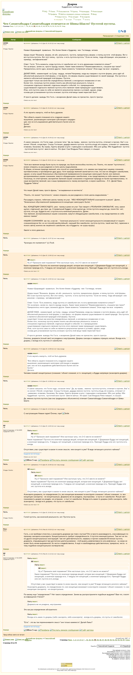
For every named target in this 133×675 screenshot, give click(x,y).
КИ (38, 271)
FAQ (45, 11)
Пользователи (64, 11)
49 (46, 26)
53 (55, 26)
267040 (27, 554)
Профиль (53, 14)
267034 (27, 464)
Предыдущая (108, 36)
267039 (27, 529)
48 (44, 26)
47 (41, 26)
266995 (27, 160)
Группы (75, 11)
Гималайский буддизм (53, 31)
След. (63, 26)
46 (39, 26)
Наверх (6, 103)
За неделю (86, 17)
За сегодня (74, 17)
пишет (32, 260)
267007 (27, 279)
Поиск (53, 11)
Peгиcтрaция (97, 11)
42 (29, 26)
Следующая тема (122, 36)
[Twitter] (119, 31)
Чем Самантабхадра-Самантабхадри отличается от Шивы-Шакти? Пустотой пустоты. (59, 23)
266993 (27, 137)
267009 (27, 381)
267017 (27, 426)
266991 (27, 108)
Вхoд (95, 14)
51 (51, 26)
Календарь (85, 11)
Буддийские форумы (34, 31)
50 (48, 26)
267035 (27, 512)
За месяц (87, 19)
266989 (27, 43)
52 (53, 26)
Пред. (12, 26)
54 (58, 26)
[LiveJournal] (122, 31)
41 (27, 26)
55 (60, 26)
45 (37, 26)
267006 (27, 255)
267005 (27, 238)
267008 (27, 349)
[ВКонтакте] (125, 31)
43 (32, 26)
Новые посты (62, 17)
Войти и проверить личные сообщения (75, 14)
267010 (27, 409)
